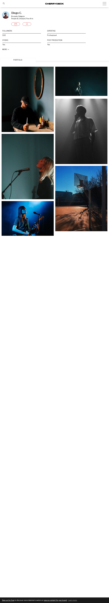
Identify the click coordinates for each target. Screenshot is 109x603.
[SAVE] (27, 24)
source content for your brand (55, 600)
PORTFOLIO (17, 60)
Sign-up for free (8, 600)
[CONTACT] (15, 24)
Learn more (72, 600)
